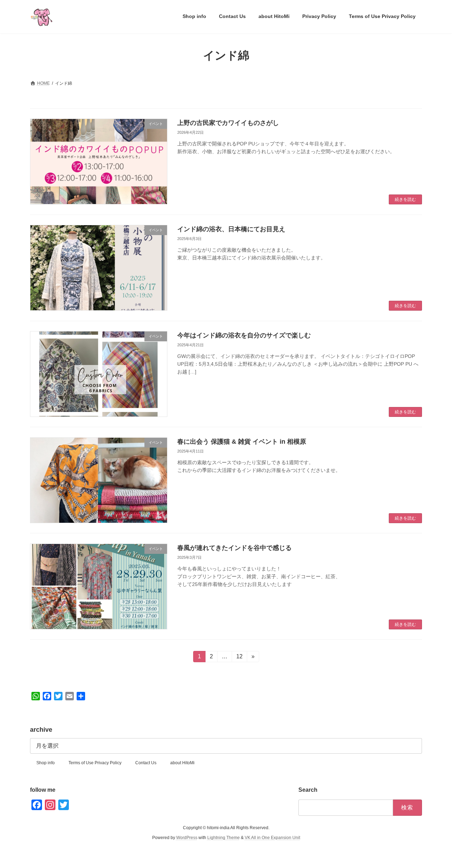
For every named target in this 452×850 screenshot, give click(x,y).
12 (239, 657)
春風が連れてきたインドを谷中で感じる (234, 547)
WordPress (186, 838)
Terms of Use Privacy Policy (95, 762)
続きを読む (405, 199)
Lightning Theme (223, 838)
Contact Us (145, 762)
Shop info (45, 762)
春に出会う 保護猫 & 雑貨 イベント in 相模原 (241, 441)
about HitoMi (182, 762)
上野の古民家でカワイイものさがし (228, 122)
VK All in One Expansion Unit (272, 838)
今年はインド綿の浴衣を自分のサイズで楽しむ (244, 335)
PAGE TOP (434, 818)
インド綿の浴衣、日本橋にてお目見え (231, 229)
